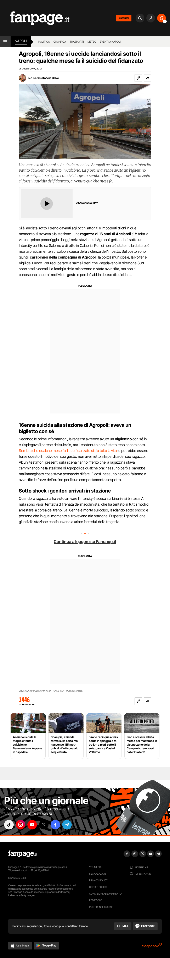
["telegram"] (67, 824)
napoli (21, 41)
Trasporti (77, 41)
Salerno (58, 691)
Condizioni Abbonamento (105, 893)
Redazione (95, 900)
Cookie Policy (98, 887)
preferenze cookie (101, 906)
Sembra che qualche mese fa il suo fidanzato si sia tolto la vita (68, 450)
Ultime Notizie (74, 691)
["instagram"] (20, 824)
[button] (147, 78)
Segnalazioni (97, 873)
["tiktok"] (9, 824)
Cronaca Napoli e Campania (35, 691)
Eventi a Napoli (110, 41)
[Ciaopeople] (152, 946)
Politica (44, 41)
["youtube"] (32, 824)
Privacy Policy (98, 880)
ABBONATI (124, 18)
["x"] (44, 824)
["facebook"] (55, 824)
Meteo (91, 41)
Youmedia (95, 867)
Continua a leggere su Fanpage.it (85, 541)
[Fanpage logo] (34, 18)
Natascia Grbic (49, 78)
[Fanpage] (22, 853)
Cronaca (59, 41)
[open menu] (5, 41)
